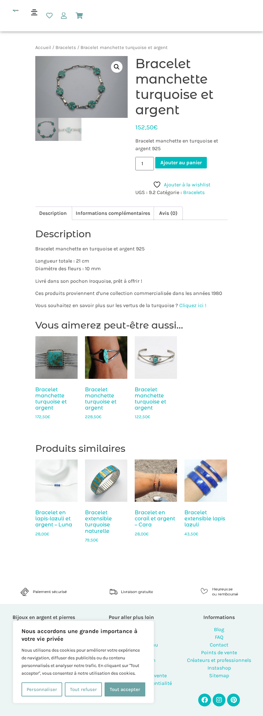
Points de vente (219, 652)
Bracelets (65, 47)
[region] (83, 662)
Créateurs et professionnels (219, 660)
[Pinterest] (233, 700)
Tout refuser (83, 689)
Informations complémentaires (113, 213)
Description (53, 213)
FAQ (219, 637)
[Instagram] (219, 700)
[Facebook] (204, 700)
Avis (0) (168, 213)
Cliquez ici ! (192, 305)
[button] (34, 12)
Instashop (219, 668)
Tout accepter (125, 689)
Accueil (43, 47)
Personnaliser (42, 689)
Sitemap (219, 675)
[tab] (53, 213)
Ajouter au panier (181, 162)
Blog (219, 629)
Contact (219, 645)
